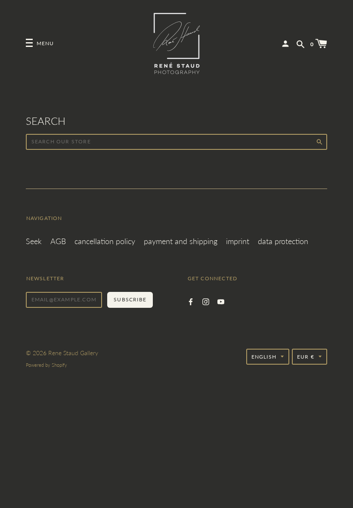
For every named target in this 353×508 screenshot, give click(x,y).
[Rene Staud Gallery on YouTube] (220, 301)
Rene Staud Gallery (73, 352)
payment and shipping (180, 241)
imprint (237, 241)
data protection (283, 241)
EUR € (305, 356)
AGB (58, 241)
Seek (34, 241)
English (263, 356)
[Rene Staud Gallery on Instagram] (205, 301)
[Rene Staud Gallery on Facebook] (190, 301)
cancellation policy (104, 241)
